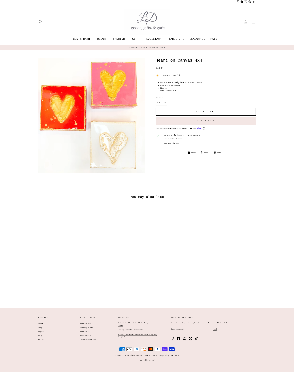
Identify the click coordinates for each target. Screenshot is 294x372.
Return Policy (85, 323)
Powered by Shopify (147, 360)
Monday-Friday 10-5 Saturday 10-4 (131, 330)
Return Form (85, 331)
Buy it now (206, 121)
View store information (172, 143)
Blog (40, 335)
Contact (41, 339)
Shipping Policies (86, 327)
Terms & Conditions (88, 339)
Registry (41, 331)
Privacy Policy (85, 335)
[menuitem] (82, 38)
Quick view (64, 281)
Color (159, 97)
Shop (40, 327)
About (40, 323)
